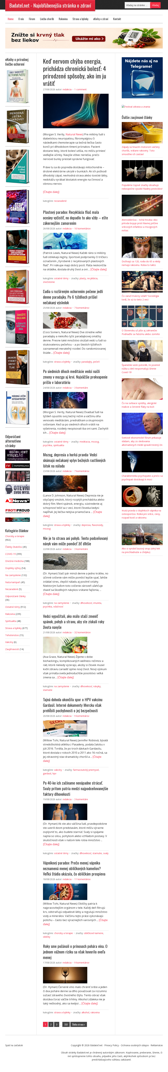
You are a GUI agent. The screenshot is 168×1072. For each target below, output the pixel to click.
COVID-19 (10, 553)
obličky (46, 936)
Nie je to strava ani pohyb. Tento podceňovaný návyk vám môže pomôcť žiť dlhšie (75, 541)
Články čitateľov (13, 546)
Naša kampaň (12, 582)
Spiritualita (10, 621)
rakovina (95, 1012)
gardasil (47, 773)
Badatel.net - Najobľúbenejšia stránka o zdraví (50, 5)
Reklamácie (157, 1045)
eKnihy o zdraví (100, 19)
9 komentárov (81, 715)
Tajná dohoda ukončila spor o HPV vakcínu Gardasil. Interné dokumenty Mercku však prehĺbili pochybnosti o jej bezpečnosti (72, 704)
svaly (105, 853)
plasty (83, 278)
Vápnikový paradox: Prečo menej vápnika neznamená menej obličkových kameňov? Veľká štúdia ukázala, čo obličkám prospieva (74, 868)
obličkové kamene (93, 933)
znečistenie (49, 281)
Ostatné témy (61, 278)
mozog (95, 441)
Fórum (32, 19)
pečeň (96, 361)
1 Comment (80, 89)
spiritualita (58, 445)
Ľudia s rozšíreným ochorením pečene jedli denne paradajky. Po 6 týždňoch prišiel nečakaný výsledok (73, 296)
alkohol (85, 1012)
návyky (97, 686)
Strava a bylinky (80, 19)
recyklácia (92, 278)
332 (66, 1024)
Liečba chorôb (47, 19)
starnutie (47, 689)
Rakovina (63, 19)
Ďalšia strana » (78, 1024)
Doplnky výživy (13, 568)
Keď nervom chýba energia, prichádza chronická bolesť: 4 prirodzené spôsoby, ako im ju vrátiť (74, 72)
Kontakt (117, 19)
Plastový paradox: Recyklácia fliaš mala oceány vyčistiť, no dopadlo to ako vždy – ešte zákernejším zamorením (75, 217)
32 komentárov (82, 632)
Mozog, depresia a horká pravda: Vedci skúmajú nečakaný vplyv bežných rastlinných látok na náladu (74, 460)
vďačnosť (58, 606)
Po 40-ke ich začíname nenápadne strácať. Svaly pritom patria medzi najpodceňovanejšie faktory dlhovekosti (75, 788)
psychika (47, 445)
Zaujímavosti (12, 649)
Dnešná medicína (14, 561)
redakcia (67, 89)
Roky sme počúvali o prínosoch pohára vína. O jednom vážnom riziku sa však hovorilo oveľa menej (75, 951)
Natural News (74, 134)
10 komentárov (82, 228)
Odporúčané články (15, 596)
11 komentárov (82, 879)
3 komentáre (81, 387)
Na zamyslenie (61, 602)
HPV (54, 773)
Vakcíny (58, 769)
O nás (21, 19)
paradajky (87, 361)
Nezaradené (60, 200)
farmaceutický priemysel (86, 769)
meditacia (85, 441)
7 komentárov (81, 307)
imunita (97, 602)
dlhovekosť (86, 602)
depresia (86, 525)
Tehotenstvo (12, 635)
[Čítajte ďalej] (51, 192)
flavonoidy (97, 525)
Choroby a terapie (63, 933)
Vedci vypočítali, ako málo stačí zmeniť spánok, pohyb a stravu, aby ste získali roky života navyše (73, 621)
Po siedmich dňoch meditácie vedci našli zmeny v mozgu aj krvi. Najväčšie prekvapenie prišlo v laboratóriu (75, 376)
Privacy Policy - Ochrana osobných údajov (126, 1045)
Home (10, 19)
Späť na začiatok (14, 1045)
